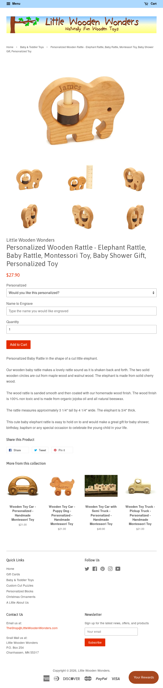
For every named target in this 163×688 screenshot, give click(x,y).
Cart (153, 3)
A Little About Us (17, 602)
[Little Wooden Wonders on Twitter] (87, 569)
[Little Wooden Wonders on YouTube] (117, 569)
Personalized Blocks (19, 591)
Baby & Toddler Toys (32, 47)
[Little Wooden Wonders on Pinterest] (102, 569)
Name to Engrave (19, 303)
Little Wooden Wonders (94, 670)
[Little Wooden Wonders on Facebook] (94, 569)
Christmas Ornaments (20, 596)
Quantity (12, 321)
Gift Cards (13, 574)
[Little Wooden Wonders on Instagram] (110, 569)
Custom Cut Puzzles (19, 585)
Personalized (16, 285)
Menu (15, 3)
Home (9, 47)
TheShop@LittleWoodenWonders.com (32, 628)
